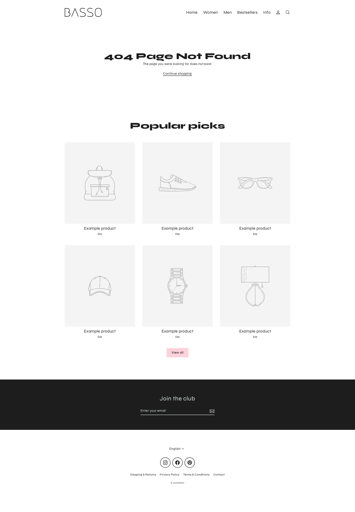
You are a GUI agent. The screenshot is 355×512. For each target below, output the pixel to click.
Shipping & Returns (143, 474)
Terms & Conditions (196, 474)
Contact (219, 474)
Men (228, 12)
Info (267, 12)
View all (178, 352)
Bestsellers (247, 12)
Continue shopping (177, 73)
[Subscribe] (211, 411)
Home (192, 12)
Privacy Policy (169, 474)
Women (210, 12)
